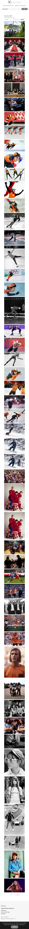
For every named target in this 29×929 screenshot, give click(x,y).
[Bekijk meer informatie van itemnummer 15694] (14, 662)
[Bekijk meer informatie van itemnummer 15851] (14, 331)
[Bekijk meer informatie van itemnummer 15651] (14, 741)
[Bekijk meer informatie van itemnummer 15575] (14, 843)
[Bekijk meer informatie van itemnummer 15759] (14, 547)
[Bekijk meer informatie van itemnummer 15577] (14, 789)
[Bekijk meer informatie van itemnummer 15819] (14, 476)
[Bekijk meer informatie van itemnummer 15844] (14, 360)
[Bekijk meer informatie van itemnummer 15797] (14, 498)
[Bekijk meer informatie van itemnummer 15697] (14, 623)
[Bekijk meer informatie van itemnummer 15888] (14, 145)
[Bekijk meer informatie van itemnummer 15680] (14, 708)
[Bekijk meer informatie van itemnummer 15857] (14, 289)
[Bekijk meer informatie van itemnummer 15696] (14, 639)
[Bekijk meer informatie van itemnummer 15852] (14, 310)
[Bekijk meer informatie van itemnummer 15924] (14, 75)
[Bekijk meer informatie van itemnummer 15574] (14, 864)
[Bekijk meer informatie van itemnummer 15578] (14, 762)
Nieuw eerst (11, 17)
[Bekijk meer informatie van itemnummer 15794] (14, 526)
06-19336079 (5, 916)
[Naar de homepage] (14, 2)
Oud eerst (6, 17)
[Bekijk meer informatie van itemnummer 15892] (14, 118)
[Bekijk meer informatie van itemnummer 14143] (14, 885)
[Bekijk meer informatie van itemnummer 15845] (14, 345)
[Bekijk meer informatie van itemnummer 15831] (14, 416)
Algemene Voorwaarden (20, 5)
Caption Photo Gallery (8, 5)
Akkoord (14, 926)
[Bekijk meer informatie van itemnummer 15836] (14, 402)
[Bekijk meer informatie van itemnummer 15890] (14, 132)
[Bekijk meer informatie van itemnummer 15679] (14, 725)
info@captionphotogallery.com (9, 918)
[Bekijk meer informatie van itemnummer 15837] (14, 388)
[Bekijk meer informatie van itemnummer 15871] (14, 221)
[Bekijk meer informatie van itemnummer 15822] (14, 445)
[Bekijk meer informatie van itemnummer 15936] (14, 29)
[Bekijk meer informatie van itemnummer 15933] (14, 45)
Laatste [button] (22, 19)
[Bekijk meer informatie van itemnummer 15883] (14, 160)
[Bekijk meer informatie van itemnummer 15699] (14, 606)
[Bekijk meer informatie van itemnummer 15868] (14, 237)
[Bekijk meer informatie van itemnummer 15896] (14, 104)
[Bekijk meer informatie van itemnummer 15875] (14, 189)
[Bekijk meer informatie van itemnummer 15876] (14, 174)
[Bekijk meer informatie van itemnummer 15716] (14, 576)
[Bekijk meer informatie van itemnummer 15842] (14, 373)
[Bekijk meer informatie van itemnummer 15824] (14, 431)
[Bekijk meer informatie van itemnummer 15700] (14, 591)
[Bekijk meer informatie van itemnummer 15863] (14, 257)
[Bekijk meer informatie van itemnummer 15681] (14, 688)
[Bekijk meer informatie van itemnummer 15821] (14, 461)
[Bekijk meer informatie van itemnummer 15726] (14, 562)
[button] (18, 19)
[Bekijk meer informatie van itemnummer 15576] (14, 819)
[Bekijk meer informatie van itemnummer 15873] (14, 205)
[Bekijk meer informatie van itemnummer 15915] (14, 90)
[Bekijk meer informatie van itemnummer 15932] (14, 60)
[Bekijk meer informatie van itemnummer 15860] (14, 275)
